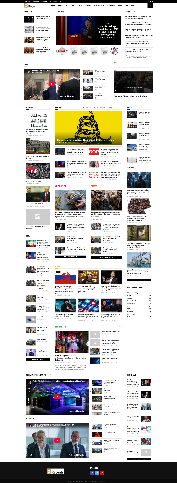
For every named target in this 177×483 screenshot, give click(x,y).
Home (53, 5)
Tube (60, 1)
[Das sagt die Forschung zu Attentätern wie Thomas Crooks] (96, 250)
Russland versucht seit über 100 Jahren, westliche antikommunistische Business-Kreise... (76, 226)
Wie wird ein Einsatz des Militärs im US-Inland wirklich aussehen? (43, 39)
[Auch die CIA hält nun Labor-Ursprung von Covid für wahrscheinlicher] (29, 29)
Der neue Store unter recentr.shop (130, 96)
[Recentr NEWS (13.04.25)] (38, 171)
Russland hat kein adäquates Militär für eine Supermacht (43, 307)
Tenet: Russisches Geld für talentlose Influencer (64, 315)
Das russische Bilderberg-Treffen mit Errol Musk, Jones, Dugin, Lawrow (137, 51)
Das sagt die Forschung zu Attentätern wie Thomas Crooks (111, 249)
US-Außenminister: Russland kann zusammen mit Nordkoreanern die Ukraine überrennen (43, 256)
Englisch (55, 1)
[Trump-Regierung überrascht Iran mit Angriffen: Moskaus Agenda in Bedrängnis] (31, 243)
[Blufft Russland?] (31, 342)
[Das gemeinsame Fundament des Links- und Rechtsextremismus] (146, 429)
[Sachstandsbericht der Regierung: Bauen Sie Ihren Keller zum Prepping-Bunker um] (139, 233)
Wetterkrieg (40, 317)
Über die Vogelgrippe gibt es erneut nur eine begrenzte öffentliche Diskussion (110, 342)
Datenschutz (36, 1)
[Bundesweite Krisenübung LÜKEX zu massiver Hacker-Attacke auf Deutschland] (139, 180)
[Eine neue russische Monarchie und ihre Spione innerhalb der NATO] (60, 250)
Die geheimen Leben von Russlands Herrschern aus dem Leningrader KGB (139, 36)
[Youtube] (102, 473)
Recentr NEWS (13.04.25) (34, 181)
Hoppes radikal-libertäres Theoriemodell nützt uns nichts (85, 140)
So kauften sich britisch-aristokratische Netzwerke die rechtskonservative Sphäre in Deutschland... (108, 30)
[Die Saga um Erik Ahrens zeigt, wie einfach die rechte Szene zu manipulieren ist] (94, 164)
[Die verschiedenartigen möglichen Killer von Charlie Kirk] (29, 19)
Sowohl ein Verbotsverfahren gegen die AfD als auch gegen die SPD (133, 382)
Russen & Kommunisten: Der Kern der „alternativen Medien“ (110, 316)
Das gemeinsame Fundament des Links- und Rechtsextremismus (133, 429)
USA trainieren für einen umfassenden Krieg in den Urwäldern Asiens (43, 329)
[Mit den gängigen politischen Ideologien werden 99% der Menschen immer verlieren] (60, 151)
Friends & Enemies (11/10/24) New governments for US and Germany (145, 147)
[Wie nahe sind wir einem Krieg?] (31, 298)
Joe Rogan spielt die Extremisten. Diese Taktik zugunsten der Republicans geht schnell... (87, 289)
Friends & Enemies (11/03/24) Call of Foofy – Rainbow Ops (145, 159)
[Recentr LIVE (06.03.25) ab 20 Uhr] (38, 194)
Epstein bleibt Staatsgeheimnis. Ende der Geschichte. (75, 238)
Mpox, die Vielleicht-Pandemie (111, 332)
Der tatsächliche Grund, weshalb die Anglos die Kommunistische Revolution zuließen (138, 30)
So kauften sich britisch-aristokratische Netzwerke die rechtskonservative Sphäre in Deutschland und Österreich (70, 214)
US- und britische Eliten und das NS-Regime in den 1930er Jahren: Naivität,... (77, 174)
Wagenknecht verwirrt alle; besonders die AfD (132, 451)
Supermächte (99, 5)
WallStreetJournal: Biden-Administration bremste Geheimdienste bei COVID (71, 358)
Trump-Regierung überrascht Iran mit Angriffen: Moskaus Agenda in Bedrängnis (43, 243)
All (83, 107)
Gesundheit (110, 107)
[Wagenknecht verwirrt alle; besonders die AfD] (146, 452)
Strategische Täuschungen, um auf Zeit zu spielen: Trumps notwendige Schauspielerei (43, 270)
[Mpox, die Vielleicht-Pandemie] (95, 334)
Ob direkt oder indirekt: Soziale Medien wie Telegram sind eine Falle (88, 316)
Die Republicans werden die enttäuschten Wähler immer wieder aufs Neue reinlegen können (109, 151)
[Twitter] (97, 473)
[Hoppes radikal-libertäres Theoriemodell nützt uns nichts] (88, 128)
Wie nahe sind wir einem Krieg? (42, 296)
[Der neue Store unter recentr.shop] (133, 80)
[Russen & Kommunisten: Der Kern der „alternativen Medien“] (111, 305)
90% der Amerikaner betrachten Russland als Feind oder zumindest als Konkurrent (138, 57)
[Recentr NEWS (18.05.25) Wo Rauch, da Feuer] (38, 146)
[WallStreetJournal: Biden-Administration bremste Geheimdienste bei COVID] (71, 342)
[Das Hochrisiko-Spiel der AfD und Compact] (146, 419)
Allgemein (88, 107)
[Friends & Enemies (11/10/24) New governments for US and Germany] (132, 147)
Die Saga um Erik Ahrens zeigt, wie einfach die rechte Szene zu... (111, 162)
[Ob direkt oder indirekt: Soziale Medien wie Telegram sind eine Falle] (88, 305)
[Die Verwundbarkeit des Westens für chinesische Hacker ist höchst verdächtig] (29, 50)
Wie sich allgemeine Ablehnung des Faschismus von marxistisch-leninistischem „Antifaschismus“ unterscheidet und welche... (111, 174)
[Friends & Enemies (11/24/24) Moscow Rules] (132, 136)
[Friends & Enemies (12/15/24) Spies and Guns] (132, 125)
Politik (80, 5)
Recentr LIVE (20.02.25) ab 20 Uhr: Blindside (37, 228)
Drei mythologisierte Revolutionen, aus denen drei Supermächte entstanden (138, 17)
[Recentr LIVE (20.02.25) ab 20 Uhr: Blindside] (38, 217)
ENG (73, 5)
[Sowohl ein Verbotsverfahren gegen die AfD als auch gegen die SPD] (146, 382)
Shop (50, 1)
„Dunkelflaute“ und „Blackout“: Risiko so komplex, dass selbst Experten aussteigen (137, 272)
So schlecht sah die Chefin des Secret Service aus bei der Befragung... (112, 238)
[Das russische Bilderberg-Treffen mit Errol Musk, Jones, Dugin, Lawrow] (38, 119)
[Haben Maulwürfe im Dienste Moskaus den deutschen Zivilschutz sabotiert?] (139, 206)
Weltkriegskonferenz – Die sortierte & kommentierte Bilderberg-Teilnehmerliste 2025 (137, 43)
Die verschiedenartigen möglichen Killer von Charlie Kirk (43, 18)
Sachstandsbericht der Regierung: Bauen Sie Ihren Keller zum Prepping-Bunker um (138, 245)
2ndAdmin (59, 362)
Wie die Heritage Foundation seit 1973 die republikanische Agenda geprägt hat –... (77, 163)
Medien (88, 5)
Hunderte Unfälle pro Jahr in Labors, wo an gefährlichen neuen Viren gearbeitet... (110, 351)
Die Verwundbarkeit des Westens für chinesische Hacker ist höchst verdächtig (43, 50)
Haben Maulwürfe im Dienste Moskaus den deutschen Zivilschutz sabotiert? (137, 219)
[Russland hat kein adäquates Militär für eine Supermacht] (31, 308)
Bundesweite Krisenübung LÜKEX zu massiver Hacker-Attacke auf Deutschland (138, 192)
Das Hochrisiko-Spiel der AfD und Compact (133, 417)
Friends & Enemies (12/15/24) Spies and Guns (144, 124)
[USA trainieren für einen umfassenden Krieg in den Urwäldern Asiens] (31, 330)
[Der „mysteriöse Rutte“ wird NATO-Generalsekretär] (31, 352)
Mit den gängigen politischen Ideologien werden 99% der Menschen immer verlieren (76, 151)
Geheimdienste (130, 5)
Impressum (44, 1)
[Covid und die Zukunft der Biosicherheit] (95, 360)
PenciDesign (106, 481)
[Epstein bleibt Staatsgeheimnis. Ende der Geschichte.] (60, 239)
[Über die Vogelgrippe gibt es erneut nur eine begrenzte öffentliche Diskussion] (95, 342)
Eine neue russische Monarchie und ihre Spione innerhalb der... (76, 249)
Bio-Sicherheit (61, 327)
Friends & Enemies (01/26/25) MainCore (145, 113)
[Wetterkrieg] (31, 319)
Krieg (120, 5)
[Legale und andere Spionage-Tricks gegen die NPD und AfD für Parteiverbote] (146, 406)
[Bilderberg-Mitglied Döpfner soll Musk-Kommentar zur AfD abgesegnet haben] (111, 277)
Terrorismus (131, 314)
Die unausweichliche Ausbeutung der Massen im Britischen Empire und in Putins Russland (138, 24)
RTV (128, 309)
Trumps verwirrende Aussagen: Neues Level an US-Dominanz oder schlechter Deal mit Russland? (43, 284)
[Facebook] (92, 473)
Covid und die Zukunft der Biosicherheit (110, 359)
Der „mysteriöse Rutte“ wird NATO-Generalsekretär (42, 351)
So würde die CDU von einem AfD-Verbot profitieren (133, 440)
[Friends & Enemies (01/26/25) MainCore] (132, 114)
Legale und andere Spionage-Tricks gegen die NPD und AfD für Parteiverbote (133, 406)
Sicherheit (111, 5)
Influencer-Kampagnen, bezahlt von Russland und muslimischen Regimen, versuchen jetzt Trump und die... (64, 290)
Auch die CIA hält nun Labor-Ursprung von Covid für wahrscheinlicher (43, 28)
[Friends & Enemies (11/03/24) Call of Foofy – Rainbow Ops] (132, 160)
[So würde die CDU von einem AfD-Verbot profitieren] (146, 441)
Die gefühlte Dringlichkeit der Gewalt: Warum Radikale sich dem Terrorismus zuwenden (105, 214)
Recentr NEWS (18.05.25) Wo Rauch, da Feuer (37, 157)
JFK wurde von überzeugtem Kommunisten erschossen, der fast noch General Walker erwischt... (112, 226)
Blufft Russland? (41, 340)
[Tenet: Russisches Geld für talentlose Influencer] (65, 305)
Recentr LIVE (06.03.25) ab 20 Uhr (37, 204)
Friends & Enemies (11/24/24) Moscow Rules (144, 135)
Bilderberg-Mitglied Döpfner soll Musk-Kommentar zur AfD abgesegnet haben (111, 288)
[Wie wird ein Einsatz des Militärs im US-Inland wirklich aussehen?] (29, 40)
